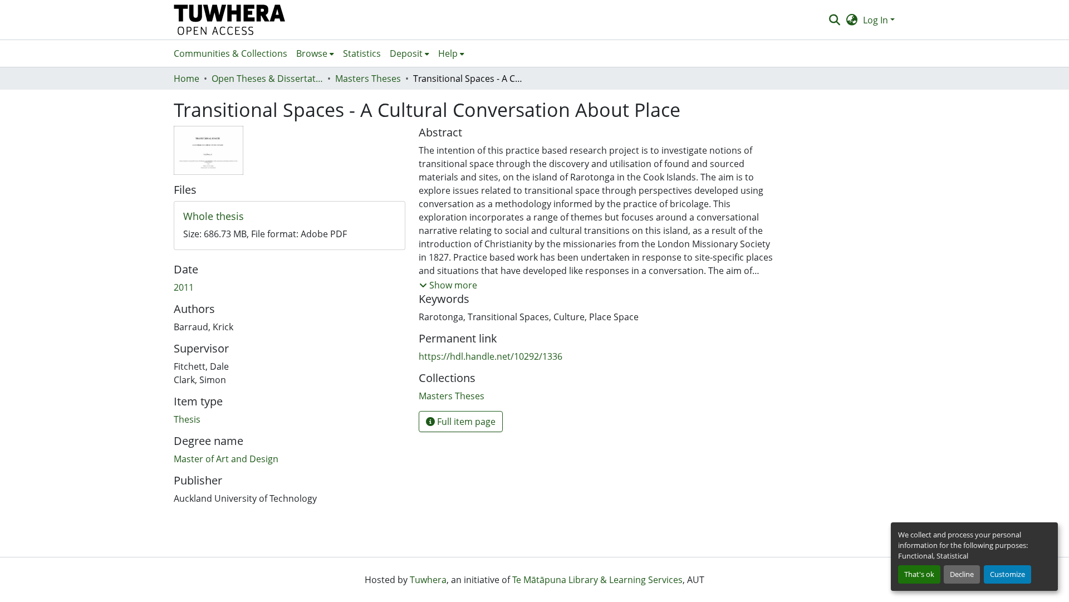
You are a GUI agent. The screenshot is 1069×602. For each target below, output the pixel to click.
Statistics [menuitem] (362, 53)
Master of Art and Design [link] (226, 459)
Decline (962, 574)
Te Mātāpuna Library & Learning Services (597, 580)
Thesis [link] (187, 419)
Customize (1007, 574)
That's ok (919, 574)
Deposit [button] (406, 53)
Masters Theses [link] (368, 78)
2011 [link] (184, 287)
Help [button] (448, 53)
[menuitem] (315, 53)
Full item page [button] (465, 421)
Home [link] (186, 78)
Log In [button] (876, 20)
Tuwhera (428, 580)
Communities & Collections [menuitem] (230, 53)
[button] (230, 19)
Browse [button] (311, 53)
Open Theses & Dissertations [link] (267, 78)
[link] (289, 217)
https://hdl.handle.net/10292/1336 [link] (490, 356)
